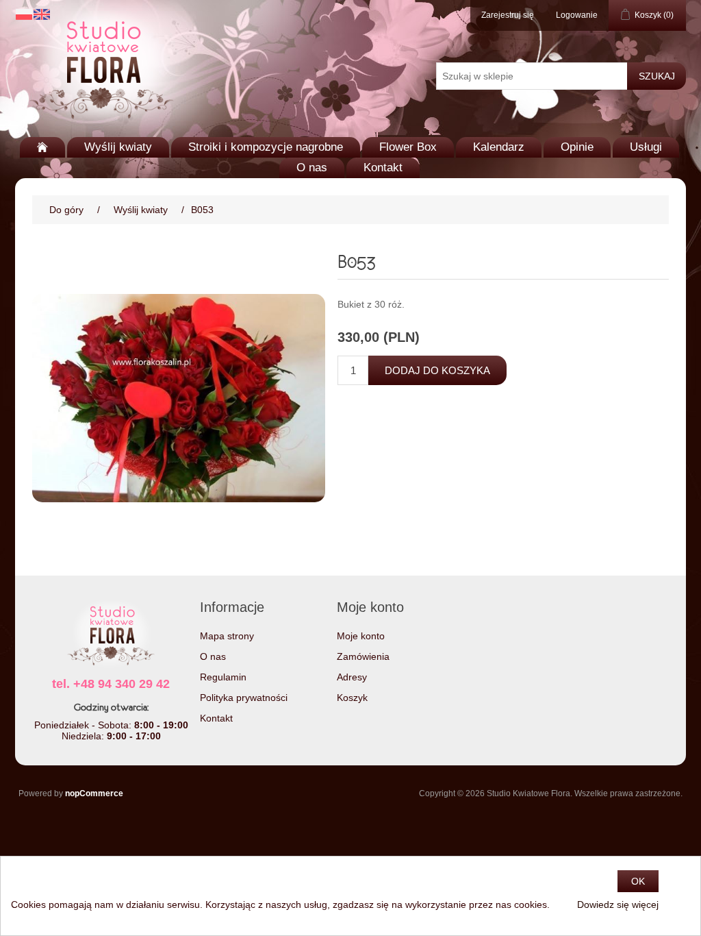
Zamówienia (363, 656)
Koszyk (352, 697)
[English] (42, 14)
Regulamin (223, 677)
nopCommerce (94, 793)
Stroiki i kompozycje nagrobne (265, 146)
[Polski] (24, 14)
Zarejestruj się (507, 15)
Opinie (577, 146)
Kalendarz (498, 146)
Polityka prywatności (244, 697)
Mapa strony (227, 635)
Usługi (646, 146)
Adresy (352, 677)
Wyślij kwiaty (118, 146)
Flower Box (408, 146)
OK (638, 881)
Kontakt (383, 167)
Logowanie (577, 15)
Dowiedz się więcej (618, 904)
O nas (311, 167)
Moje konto (361, 635)
